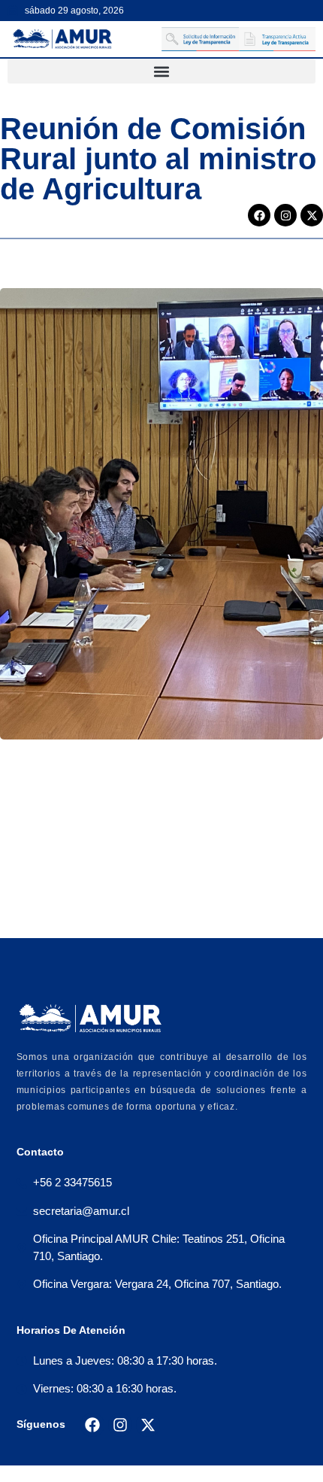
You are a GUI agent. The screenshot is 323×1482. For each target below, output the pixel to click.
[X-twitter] (311, 215)
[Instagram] (285, 215)
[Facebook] (259, 215)
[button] (161, 71)
